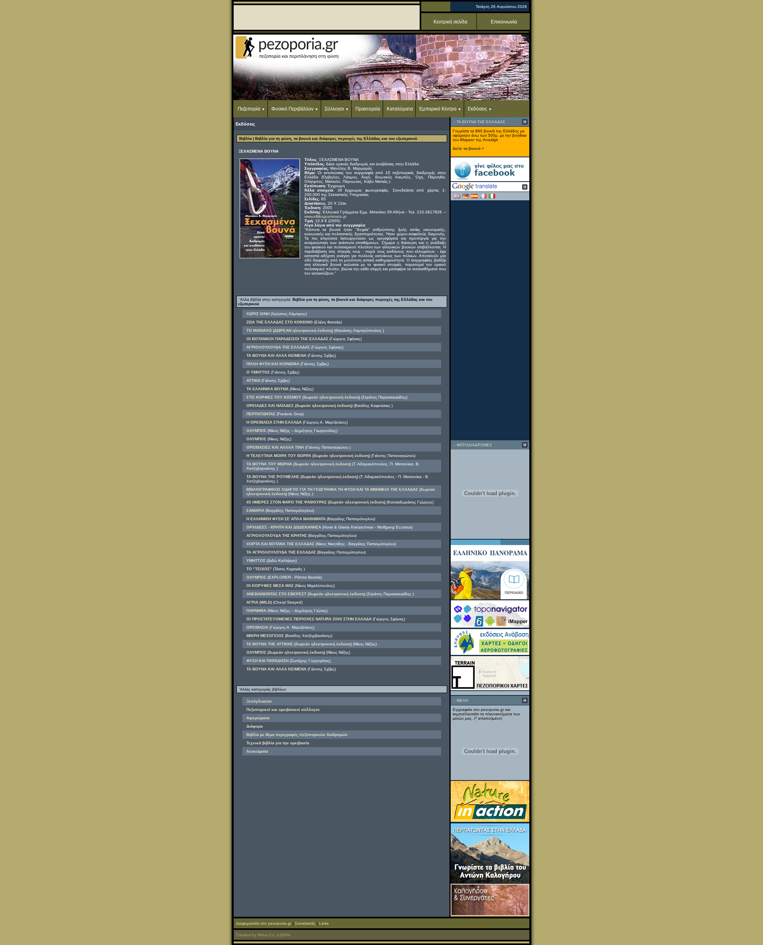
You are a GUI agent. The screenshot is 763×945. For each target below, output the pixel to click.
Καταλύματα (400, 109)
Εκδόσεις (477, 109)
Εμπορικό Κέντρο (438, 109)
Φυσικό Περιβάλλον (292, 109)
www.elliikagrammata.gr (325, 216)
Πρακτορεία (367, 109)
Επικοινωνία (504, 22)
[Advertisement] (490, 320)
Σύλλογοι (334, 109)
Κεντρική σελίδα (450, 22)
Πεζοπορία (249, 109)
